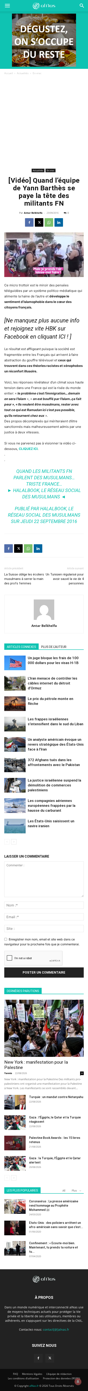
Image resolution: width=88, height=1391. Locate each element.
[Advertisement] (44, 121)
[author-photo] (44, 620)
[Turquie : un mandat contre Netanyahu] (15, 1102)
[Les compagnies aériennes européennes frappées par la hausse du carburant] (15, 805)
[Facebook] (29, 222)
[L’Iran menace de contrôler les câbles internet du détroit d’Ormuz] (15, 683)
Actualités (23, 73)
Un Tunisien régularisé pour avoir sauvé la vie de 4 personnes (65, 579)
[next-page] (13, 841)
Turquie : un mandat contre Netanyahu (56, 1097)
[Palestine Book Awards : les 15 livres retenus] (15, 1143)
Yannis (8, 1073)
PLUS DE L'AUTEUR (53, 647)
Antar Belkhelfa (33, 212)
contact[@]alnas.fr (56, 1329)
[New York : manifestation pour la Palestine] (44, 1028)
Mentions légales (32, 1374)
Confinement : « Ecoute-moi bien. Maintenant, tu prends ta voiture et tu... (53, 1247)
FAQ (15, 1374)
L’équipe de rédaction (59, 1374)
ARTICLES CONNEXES (21, 647)
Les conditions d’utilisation (23, 1378)
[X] (39, 222)
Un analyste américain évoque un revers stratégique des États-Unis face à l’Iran (56, 744)
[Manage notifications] (78, 1381)
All (63, 1190)
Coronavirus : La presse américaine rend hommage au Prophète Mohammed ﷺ (53, 1205)
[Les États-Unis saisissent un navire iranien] (15, 826)
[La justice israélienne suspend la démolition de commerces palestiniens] (15, 785)
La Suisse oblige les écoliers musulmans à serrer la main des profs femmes (24, 579)
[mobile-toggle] (7, 5)
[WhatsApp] (49, 222)
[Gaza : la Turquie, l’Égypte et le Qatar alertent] (15, 1163)
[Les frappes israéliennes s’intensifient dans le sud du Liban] (15, 724)
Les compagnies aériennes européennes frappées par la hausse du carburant (51, 806)
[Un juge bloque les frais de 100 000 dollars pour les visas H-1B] (15, 663)
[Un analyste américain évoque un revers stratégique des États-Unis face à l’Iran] (15, 744)
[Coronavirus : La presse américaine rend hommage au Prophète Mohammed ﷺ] (15, 1206)
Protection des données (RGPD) (61, 1378)
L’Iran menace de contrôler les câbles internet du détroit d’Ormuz (52, 683)
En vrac (37, 73)
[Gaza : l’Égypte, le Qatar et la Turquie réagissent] (15, 1122)
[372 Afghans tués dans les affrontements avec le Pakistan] (15, 765)
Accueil (8, 73)
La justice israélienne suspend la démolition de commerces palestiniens (54, 785)
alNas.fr (34, 1386)
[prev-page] (7, 841)
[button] (82, 5)
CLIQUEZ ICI (28, 449)
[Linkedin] (58, 222)
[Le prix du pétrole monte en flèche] (15, 703)
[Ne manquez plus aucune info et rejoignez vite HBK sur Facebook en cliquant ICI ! (41, 328)
